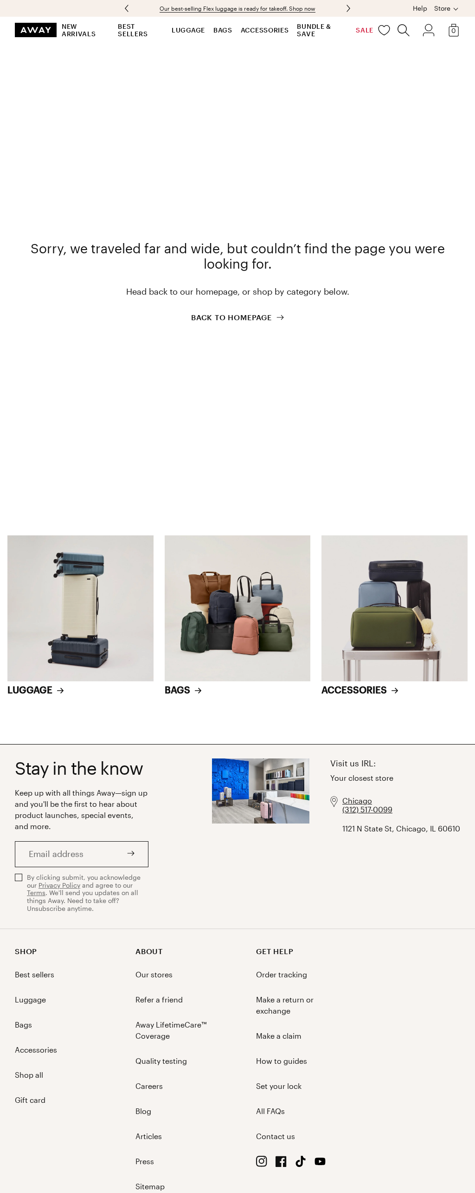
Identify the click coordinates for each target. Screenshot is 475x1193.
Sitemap (150, 1186)
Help (420, 8)
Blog (143, 1111)
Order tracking (281, 974)
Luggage (188, 29)
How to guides (281, 1060)
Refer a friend (159, 999)
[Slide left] (347, 8)
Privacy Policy (59, 885)
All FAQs (270, 1111)
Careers (149, 1085)
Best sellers (133, 30)
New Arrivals (79, 30)
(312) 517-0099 (367, 809)
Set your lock (279, 1085)
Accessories (265, 29)
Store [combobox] (442, 8)
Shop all (29, 1074)
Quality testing (161, 1060)
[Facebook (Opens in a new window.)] (281, 1164)
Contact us (275, 1136)
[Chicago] (260, 836)
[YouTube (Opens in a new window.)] (320, 1164)
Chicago (357, 800)
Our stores (154, 974)
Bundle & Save (314, 30)
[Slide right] (127, 8)
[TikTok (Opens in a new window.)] (300, 1164)
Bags (222, 29)
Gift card (30, 1099)
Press (144, 1161)
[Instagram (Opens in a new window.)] (261, 1164)
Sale (364, 29)
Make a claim (279, 1035)
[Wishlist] (384, 30)
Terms (36, 892)
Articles (148, 1136)
